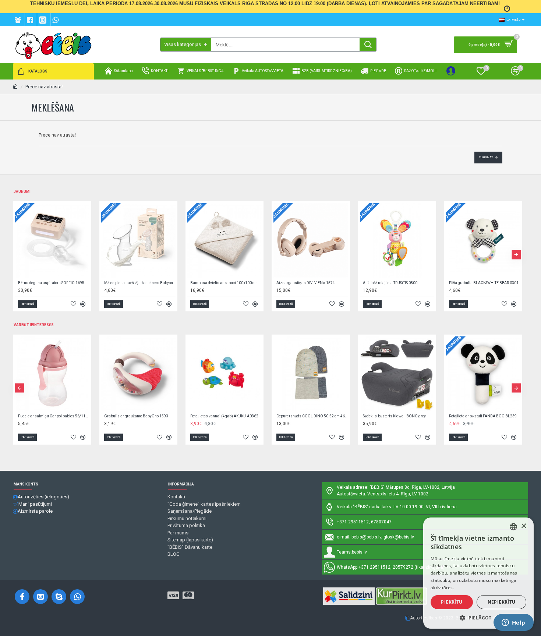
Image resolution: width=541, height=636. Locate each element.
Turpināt (486, 157)
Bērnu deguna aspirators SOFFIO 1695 (51, 283)
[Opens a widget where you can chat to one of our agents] (513, 623)
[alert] (478, 573)
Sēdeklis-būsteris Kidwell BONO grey (394, 416)
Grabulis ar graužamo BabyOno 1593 (136, 416)
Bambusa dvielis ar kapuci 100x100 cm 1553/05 (226, 283)
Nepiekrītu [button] (502, 602)
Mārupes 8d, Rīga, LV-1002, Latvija (420, 487)
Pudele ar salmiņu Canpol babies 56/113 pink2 (53, 416)
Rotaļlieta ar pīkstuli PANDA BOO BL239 (483, 416)
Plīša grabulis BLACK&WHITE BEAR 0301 (484, 283)
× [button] (523, 526)
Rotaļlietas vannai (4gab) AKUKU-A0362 (224, 416)
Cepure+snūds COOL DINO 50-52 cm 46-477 (312, 416)
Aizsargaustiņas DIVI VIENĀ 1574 (305, 283)
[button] (19, 254)
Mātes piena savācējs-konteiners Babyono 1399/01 (140, 283)
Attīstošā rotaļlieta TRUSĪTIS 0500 (390, 283)
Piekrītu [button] (451, 602)
